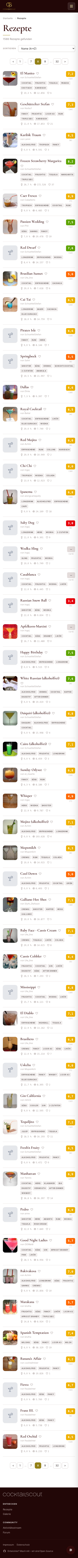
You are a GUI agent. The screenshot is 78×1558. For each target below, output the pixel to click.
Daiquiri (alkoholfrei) (35, 713)
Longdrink (27, 257)
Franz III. (27, 1410)
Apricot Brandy (59, 1250)
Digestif (26, 697)
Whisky (53, 1074)
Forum (6, 1532)
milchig (26, 1342)
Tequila (53, 83)
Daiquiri (26, 723)
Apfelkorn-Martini (33, 626)
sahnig (34, 231)
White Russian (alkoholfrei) (39, 678)
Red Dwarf (28, 247)
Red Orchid (28, 1436)
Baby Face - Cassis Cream (38, 930)
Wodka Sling (29, 548)
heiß (60, 909)
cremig (47, 366)
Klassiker (49, 1183)
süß (24, 231)
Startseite (8, 18)
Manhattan (28, 1173)
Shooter (26, 366)
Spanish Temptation (34, 1333)
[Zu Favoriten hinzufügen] (37, 73)
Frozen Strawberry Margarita (40, 161)
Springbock (28, 356)
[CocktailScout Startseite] (9, 6)
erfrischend (42, 205)
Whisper (26, 796)
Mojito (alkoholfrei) (34, 822)
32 (57, 61)
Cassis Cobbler (31, 956)
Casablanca (28, 574)
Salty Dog (27, 522)
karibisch (40, 88)
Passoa (65, 83)
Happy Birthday (31, 652)
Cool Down (28, 873)
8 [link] (38, 61)
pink (24, 1255)
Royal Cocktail (31, 409)
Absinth (48, 1219)
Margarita (67, 174)
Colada (50, 475)
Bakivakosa (28, 1271)
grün (69, 883)
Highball (44, 1023)
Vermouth (40, 1188)
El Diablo (27, 1013)
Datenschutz (23, 1544)
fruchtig (40, 83)
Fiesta (24, 1384)
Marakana (27, 1302)
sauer (40, 309)
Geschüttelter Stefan (35, 104)
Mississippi (28, 987)
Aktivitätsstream (12, 1527)
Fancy (25, 114)
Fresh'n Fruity (30, 1148)
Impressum (8, 1544)
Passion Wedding (32, 221)
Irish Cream (40, 1224)
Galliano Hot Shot (33, 899)
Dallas (24, 387)
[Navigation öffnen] (71, 6)
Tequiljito (27, 1122)
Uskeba (25, 1065)
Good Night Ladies (34, 1240)
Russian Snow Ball (33, 600)
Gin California (30, 1096)
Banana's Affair (30, 1358)
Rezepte (7, 1509)
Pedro (24, 1209)
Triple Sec (27, 119)
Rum (60, 114)
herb (42, 340)
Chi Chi (26, 466)
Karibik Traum (30, 135)
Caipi (24, 506)
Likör (55, 419)
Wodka (58, 257)
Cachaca (57, 283)
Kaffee (68, 692)
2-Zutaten (27, 371)
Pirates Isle (28, 330)
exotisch (27, 88)
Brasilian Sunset (31, 273)
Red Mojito (28, 440)
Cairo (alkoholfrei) (33, 744)
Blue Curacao (29, 314)
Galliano (27, 914)
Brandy (48, 636)
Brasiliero (27, 1039)
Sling (25, 558)
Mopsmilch (28, 847)
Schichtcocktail (64, 366)
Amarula (41, 371)
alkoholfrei (29, 144)
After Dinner (41, 697)
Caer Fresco (28, 196)
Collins (51, 449)
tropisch (44, 144)
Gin (51, 966)
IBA (60, 1183)
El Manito (27, 73)
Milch (68, 1342)
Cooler (34, 1105)
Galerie (7, 1513)
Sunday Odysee (31, 770)
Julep (25, 1131)
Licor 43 (50, 114)
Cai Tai (25, 299)
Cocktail (27, 83)
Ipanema (26, 492)
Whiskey (26, 1193)
